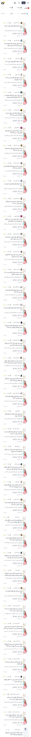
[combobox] (23, 13)
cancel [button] (21, 7)
